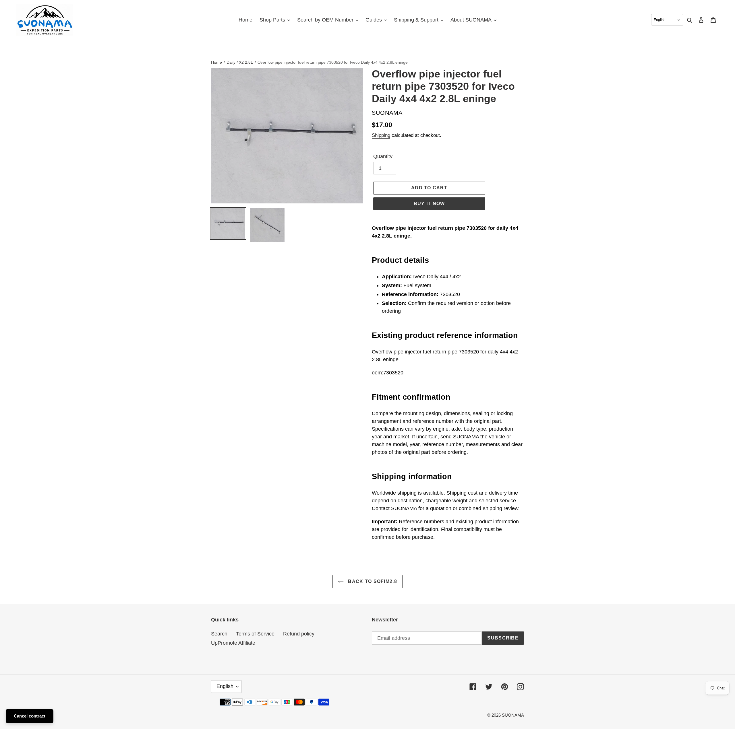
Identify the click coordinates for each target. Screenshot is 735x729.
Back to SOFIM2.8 (372, 581)
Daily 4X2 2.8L (240, 62)
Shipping (381, 135)
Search (219, 634)
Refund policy (298, 634)
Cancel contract (29, 716)
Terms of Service (255, 634)
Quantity (382, 156)
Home (216, 62)
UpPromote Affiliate (233, 643)
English (224, 686)
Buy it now (429, 203)
